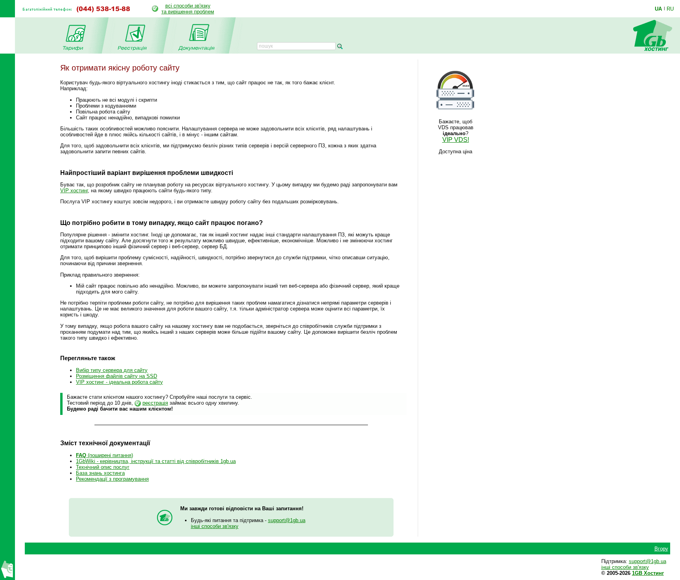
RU (670, 8)
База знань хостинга (100, 473)
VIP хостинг (74, 190)
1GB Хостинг (648, 573)
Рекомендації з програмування (112, 479)
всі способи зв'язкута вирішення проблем (187, 9)
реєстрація (155, 403)
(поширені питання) (104, 455)
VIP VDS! (455, 139)
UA (658, 8)
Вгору (661, 549)
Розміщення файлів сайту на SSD (116, 376)
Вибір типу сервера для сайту (112, 370)
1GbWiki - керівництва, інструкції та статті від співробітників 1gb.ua (156, 461)
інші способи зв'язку (214, 526)
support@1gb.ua (286, 520)
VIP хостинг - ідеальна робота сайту (119, 382)
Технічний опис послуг (102, 467)
